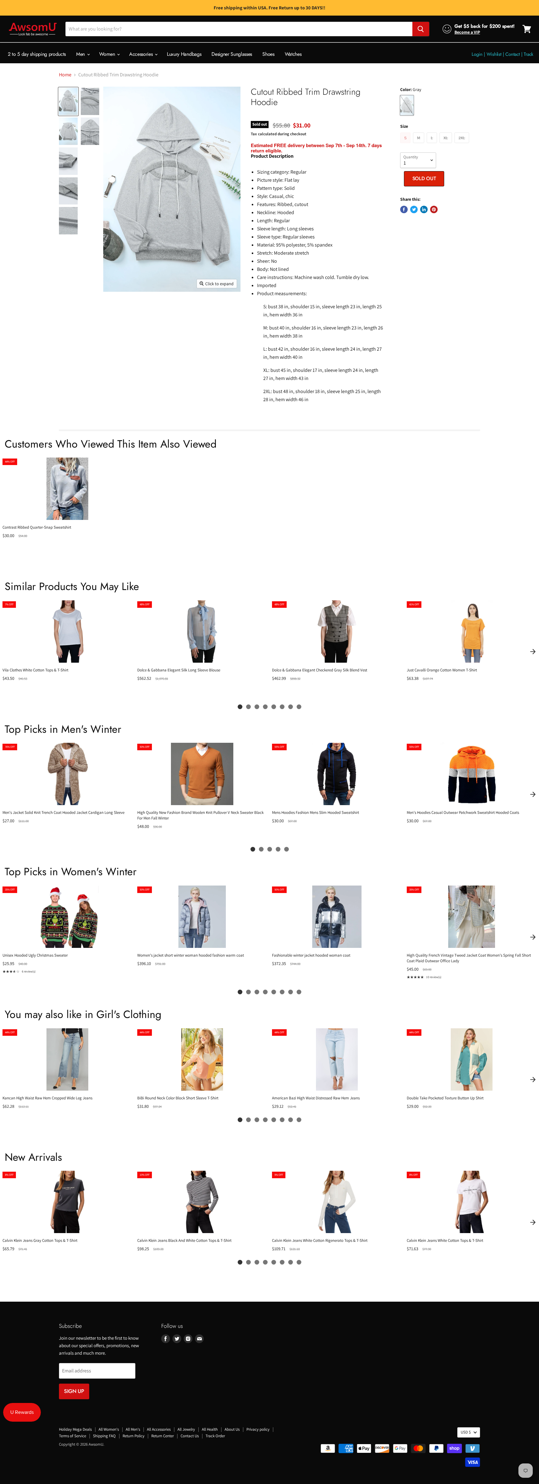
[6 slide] (282, 706)
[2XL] (462, 144)
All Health (210, 1429)
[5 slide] (273, 706)
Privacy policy (258, 1429)
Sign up (74, 1391)
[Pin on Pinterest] (434, 209)
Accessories (141, 54)
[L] (433, 144)
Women (107, 54)
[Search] (420, 29)
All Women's (109, 1429)
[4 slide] (265, 706)
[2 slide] (248, 706)
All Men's (133, 1429)
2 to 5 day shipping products (37, 54)
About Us (232, 1429)
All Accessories (159, 1429)
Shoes (268, 54)
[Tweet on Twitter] (414, 209)
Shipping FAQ (104, 1435)
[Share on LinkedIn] (424, 209)
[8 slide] (299, 706)
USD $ (466, 1432)
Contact (512, 54)
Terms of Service (72, 1435)
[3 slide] (257, 706)
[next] (533, 652)
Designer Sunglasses (231, 54)
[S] (406, 144)
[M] (419, 144)
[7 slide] (290, 706)
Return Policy (133, 1435)
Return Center (162, 1435)
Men (81, 54)
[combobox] (239, 29)
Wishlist (494, 54)
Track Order (215, 1435)
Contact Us (190, 1435)
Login (477, 54)
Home (65, 75)
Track (528, 54)
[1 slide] (240, 706)
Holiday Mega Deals (75, 1429)
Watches (293, 54)
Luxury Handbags (184, 54)
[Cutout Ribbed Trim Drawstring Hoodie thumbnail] (68, 101)
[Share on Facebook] (404, 209)
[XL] (446, 144)
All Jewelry (186, 1429)
